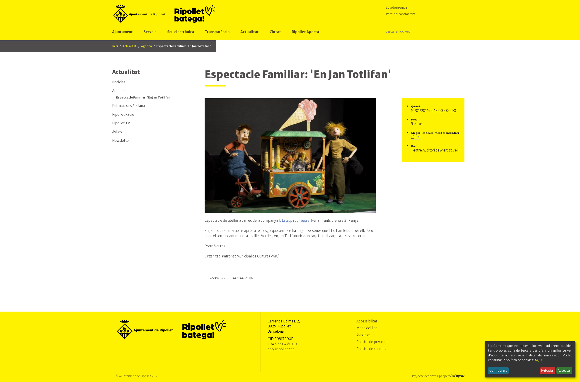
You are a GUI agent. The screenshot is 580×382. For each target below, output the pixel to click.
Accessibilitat (366, 321)
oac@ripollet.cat (281, 349)
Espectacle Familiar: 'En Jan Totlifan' (144, 97)
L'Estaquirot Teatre (294, 220)
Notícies (118, 82)
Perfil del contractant (401, 14)
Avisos (117, 132)
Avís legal (363, 335)
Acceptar (564, 370)
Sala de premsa (396, 8)
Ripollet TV (121, 123)
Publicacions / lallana (128, 105)
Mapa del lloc (366, 328)
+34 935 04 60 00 (282, 344)
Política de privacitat (372, 342)
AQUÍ (539, 360)
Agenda (146, 46)
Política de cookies (371, 349)
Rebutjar (547, 370)
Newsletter (121, 140)
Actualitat (129, 46)
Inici (115, 46)
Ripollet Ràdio (123, 114)
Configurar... (498, 370)
